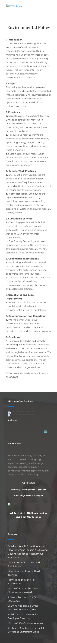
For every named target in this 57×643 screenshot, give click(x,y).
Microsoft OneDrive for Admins (25, 623)
